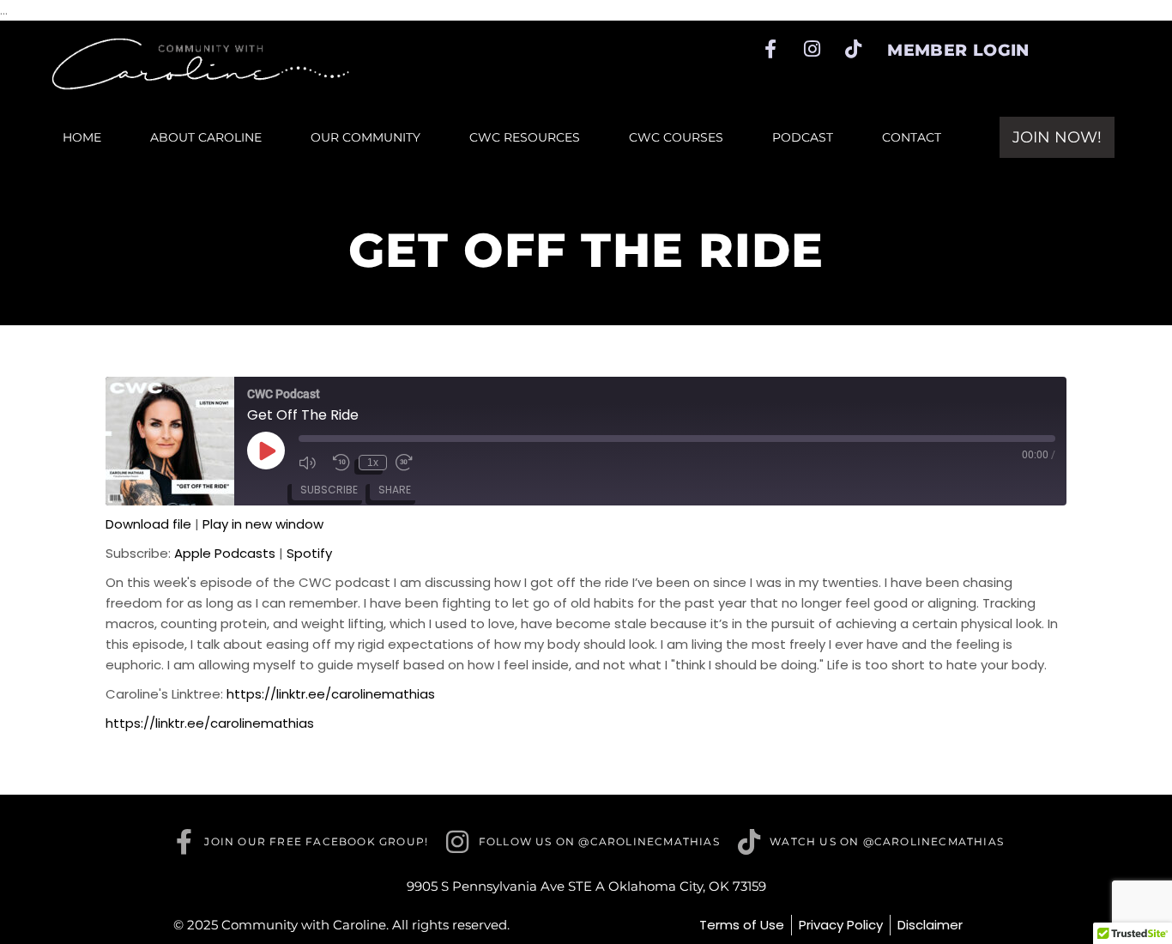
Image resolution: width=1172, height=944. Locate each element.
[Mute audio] (311, 462)
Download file (148, 524)
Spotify (309, 553)
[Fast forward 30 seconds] (408, 462)
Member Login (958, 50)
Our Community (365, 137)
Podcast (802, 137)
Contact (911, 137)
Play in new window (262, 524)
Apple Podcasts (224, 553)
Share (394, 489)
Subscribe (329, 489)
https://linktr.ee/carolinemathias (331, 694)
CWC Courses (676, 137)
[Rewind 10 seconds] (341, 462)
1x (372, 463)
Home (82, 137)
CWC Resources (524, 137)
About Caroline (206, 137)
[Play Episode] (266, 450)
